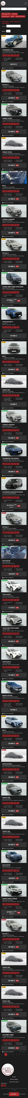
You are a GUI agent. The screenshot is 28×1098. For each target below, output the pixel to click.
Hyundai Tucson (5, 16)
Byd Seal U (14, 13)
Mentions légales (14, 1079)
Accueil (14, 1076)
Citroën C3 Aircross (20, 16)
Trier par (4, 26)
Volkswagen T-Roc (6, 13)
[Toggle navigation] (25, 3)
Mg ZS (12, 16)
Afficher (4, 31)
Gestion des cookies (14, 1081)
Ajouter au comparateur (9, 67)
